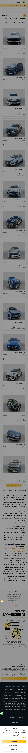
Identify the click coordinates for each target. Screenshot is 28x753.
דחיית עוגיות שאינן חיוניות (14, 745)
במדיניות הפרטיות (23, 737)
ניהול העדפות (14, 749)
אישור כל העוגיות (14, 741)
